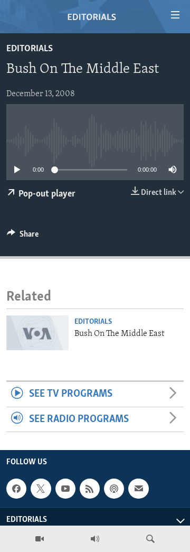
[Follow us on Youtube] (65, 489)
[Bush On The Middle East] (37, 332)
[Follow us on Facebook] (16, 489)
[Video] (39, 539)
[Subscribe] (138, 489)
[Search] (150, 539)
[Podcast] (114, 489)
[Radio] (95, 539)
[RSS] (90, 489)
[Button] (23, 237)
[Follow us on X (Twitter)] (41, 489)
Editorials (29, 49)
